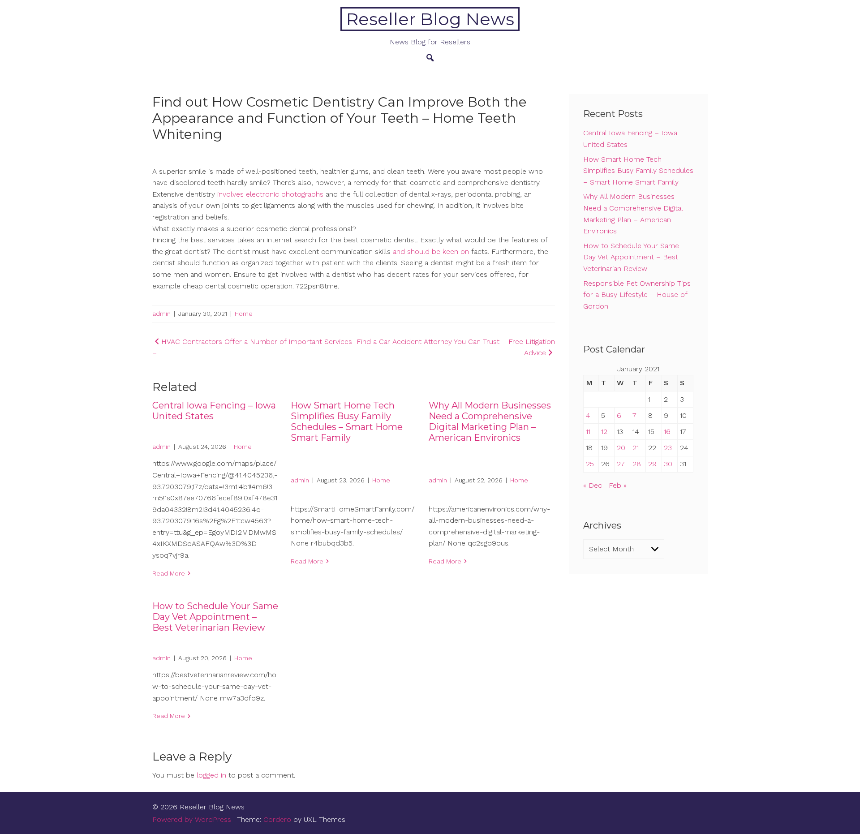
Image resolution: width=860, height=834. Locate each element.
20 (621, 447)
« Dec (592, 485)
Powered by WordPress (191, 819)
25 (590, 464)
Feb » (618, 485)
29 (652, 464)
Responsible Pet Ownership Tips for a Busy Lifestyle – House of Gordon (637, 294)
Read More (168, 573)
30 (668, 464)
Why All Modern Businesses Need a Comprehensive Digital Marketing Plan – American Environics (490, 421)
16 (667, 431)
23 (668, 447)
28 (636, 464)
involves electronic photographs (271, 194)
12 (604, 431)
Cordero (277, 819)
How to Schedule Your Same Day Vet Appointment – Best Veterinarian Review (215, 617)
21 (635, 447)
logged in (211, 775)
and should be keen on (431, 251)
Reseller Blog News (430, 19)
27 (621, 464)
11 (588, 431)
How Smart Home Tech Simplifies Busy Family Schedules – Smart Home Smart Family (347, 421)
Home (244, 313)
